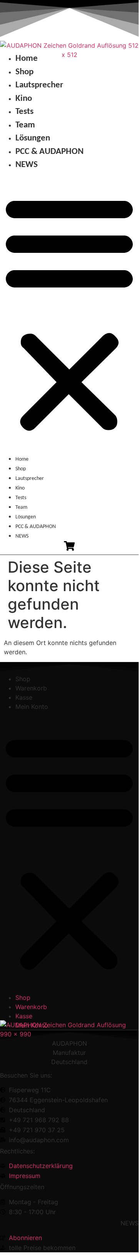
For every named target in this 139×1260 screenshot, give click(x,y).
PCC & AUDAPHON (49, 151)
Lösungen (32, 138)
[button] (69, 313)
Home (26, 58)
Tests (24, 111)
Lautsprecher (39, 85)
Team (25, 125)
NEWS (26, 164)
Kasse (23, 697)
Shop (24, 72)
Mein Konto (31, 706)
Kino (23, 98)
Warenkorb (31, 688)
